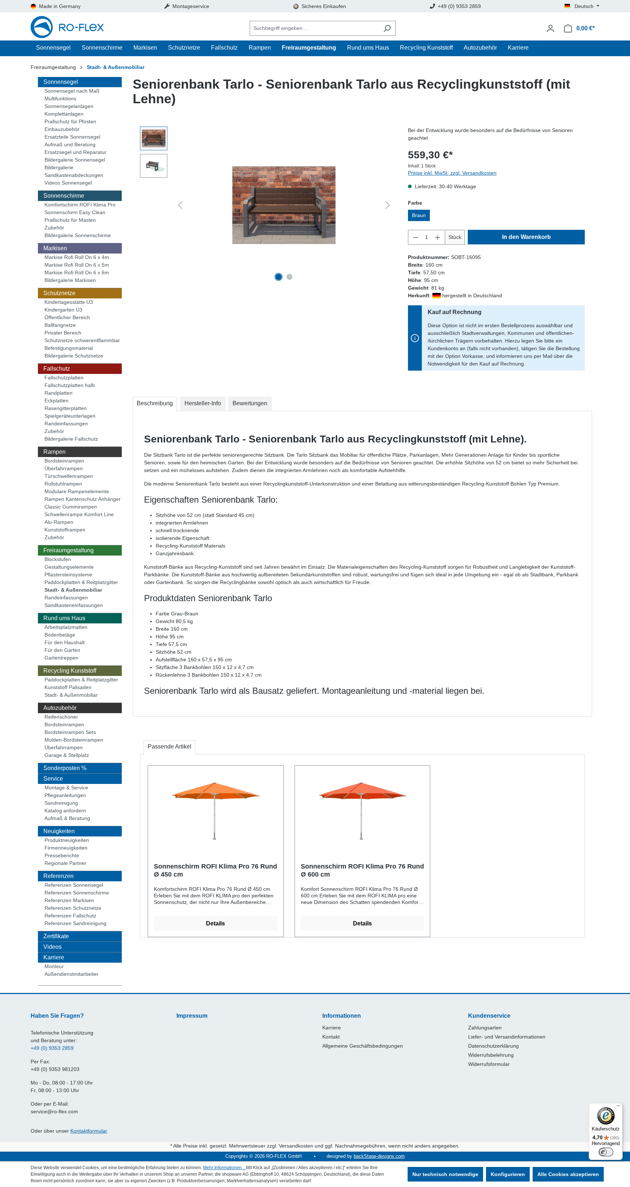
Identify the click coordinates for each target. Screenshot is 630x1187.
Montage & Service (66, 787)
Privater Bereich (62, 333)
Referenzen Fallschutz (70, 916)
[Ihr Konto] (550, 28)
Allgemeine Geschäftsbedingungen (362, 1046)
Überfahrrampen (63, 468)
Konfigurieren (508, 1174)
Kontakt (331, 1037)
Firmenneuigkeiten (66, 848)
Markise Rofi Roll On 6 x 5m (76, 265)
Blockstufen (57, 559)
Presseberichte (61, 855)
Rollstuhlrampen (63, 484)
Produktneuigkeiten (66, 840)
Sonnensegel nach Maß (72, 91)
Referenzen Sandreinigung (75, 923)
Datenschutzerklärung (493, 1046)
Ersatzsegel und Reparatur (75, 152)
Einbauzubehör (61, 129)
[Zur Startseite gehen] (67, 28)
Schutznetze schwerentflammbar (82, 340)
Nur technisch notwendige (445, 1174)
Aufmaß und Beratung (70, 144)
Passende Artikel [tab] (169, 746)
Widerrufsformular (489, 1064)
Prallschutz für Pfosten (70, 121)
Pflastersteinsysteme (68, 574)
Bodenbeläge (59, 635)
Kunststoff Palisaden (68, 687)
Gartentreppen (61, 658)
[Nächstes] (387, 205)
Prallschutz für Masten (70, 220)
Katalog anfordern (65, 810)
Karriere (53, 957)
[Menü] (618, 1107)
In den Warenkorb (526, 237)
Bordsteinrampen (64, 461)
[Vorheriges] (180, 205)
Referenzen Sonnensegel (73, 885)
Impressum (191, 1016)
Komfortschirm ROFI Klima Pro (80, 205)
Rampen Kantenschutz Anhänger (82, 499)
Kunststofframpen (64, 530)
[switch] (606, 1152)
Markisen (55, 248)
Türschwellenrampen (68, 476)
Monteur (54, 966)
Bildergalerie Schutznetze (73, 356)
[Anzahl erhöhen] (438, 237)
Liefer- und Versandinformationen (506, 1037)
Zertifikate (56, 936)
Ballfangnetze (60, 325)
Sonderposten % (64, 768)
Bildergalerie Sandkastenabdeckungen (73, 171)
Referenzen (58, 876)
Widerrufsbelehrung (491, 1055)
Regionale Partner (65, 863)
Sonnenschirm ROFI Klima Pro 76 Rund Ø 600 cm (362, 870)
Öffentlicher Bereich (67, 317)
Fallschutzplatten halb (69, 385)
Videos (52, 947)
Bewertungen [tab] (250, 403)
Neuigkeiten (59, 831)
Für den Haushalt (64, 642)
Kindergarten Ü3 (63, 310)
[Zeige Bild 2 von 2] (289, 277)
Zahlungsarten (485, 1028)
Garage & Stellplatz (66, 755)
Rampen (54, 452)
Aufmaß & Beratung (67, 818)
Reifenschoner (61, 717)
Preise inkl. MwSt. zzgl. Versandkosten (452, 173)
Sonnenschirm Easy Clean (74, 212)
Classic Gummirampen (70, 507)
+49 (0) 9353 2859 (52, 1048)
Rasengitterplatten (65, 408)
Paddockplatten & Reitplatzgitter (81, 582)
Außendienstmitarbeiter (71, 974)
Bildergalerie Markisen (70, 280)
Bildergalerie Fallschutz (71, 439)
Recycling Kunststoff (69, 671)
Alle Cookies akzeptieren (568, 1174)
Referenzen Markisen (69, 900)
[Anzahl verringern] (415, 237)
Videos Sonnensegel (68, 183)
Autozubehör (60, 708)
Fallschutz (56, 369)
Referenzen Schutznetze (72, 908)
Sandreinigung (61, 803)
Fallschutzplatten (63, 377)
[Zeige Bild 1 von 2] (278, 277)
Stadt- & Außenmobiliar (73, 590)
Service (53, 779)
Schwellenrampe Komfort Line (79, 514)
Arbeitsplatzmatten (66, 627)
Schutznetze (59, 293)
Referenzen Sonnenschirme (76, 893)
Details (215, 923)
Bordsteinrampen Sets (70, 732)
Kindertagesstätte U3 (68, 302)
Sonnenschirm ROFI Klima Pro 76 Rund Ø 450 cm (215, 870)
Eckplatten (56, 400)
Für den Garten (62, 650)
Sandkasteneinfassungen (73, 605)
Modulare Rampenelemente (76, 491)
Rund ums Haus (64, 618)
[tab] (155, 404)
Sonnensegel (60, 82)
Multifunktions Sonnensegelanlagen (68, 102)
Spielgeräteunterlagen (70, 416)
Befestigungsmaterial (68, 348)
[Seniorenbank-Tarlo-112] (284, 205)
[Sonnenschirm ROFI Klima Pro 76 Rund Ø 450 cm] (215, 807)
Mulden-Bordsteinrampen (73, 740)
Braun (419, 215)
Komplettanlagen (63, 114)
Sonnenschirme (63, 196)
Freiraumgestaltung (68, 550)
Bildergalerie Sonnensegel (74, 160)
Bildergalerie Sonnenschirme (77, 235)
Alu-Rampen (58, 522)
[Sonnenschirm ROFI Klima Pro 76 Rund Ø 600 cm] (362, 807)
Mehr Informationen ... (224, 1167)
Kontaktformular (88, 1131)
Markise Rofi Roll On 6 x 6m (76, 272)
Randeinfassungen (66, 423)
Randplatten (58, 393)
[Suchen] (387, 28)
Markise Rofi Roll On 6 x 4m (76, 257)
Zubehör (54, 228)
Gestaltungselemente (69, 567)
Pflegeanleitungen (65, 795)
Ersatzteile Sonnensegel (72, 137)
